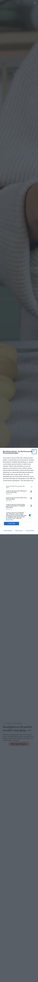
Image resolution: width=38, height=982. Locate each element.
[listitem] (19, 486)
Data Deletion (8, 530)
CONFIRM (11, 523)
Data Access (19, 530)
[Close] (34, 452)
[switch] (30, 491)
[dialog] (19, 491)
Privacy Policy (30, 530)
